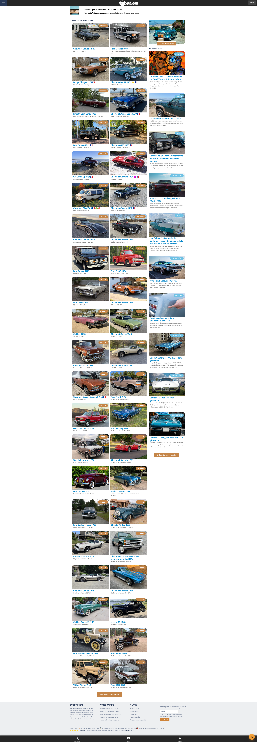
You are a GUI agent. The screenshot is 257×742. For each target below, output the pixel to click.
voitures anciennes (87, 710)
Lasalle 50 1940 (118, 622)
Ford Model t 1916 (119, 653)
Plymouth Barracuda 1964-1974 (164, 281)
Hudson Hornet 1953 (120, 491)
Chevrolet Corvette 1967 (84, 48)
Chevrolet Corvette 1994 (122, 460)
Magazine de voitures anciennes (109, 720)
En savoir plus (129, 730)
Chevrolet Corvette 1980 (122, 365)
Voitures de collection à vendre (109, 708)
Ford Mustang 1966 (119, 428)
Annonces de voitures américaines (110, 711)
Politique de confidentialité (138, 720)
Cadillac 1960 (79, 334)
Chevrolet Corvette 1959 (122, 239)
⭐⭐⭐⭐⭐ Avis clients (77, 730)
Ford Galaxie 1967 (81, 302)
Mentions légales (135, 717)
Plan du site (133, 714)
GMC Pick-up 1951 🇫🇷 (83, 176)
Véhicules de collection (76, 712)
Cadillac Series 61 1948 (83, 622)
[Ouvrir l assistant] (252, 737)
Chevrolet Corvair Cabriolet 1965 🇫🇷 (89, 397)
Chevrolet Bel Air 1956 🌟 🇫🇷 (124, 82)
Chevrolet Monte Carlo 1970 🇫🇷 (125, 114)
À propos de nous (135, 708)
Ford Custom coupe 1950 (84, 525)
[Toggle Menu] (3, 3)
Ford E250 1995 (118, 685)
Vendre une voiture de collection (109, 717)
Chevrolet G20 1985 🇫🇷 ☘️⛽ (86, 208)
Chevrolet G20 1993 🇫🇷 (121, 145)
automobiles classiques (86, 708)
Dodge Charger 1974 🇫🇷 (84, 82)
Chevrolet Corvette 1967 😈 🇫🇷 (125, 176)
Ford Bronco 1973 (81, 271)
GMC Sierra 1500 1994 (83, 428)
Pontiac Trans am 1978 (83, 556)
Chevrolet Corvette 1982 (84, 590)
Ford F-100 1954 (118, 271)
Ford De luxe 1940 (81, 491)
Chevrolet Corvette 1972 (122, 302)
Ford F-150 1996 (118, 397)
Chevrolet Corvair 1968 (121, 334)
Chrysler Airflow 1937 (120, 525)
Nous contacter (134, 711)
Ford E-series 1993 (119, 48)
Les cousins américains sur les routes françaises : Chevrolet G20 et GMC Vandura (166, 158)
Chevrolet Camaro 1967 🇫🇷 (123, 208)
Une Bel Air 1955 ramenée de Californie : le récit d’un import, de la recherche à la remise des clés (166, 241)
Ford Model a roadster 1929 (85, 653)
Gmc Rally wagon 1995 (83, 460)
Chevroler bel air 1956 (83, 365)
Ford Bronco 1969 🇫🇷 (83, 145)
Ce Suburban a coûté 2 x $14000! (165, 118)
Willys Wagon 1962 (82, 685)
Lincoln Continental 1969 (84, 114)
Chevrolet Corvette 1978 (84, 239)
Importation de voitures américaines (110, 714)
